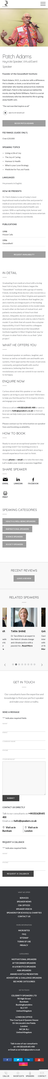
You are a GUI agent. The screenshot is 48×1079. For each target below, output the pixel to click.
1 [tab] (13, 664)
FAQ (24, 934)
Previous (5, 665)
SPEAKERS (30, 1076)
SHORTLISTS (18, 1076)
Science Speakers (14, 537)
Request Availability (24, 254)
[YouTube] (39, 1060)
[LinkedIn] (28, 1060)
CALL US (6, 1076)
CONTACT (42, 1076)
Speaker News (24, 901)
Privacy (24, 945)
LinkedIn (18, 483)
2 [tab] (16, 664)
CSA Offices (24, 905)
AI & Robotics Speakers (24, 967)
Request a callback (18, 874)
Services (24, 898)
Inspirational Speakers (17, 529)
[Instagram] (23, 1064)
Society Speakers (14, 544)
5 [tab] (25, 664)
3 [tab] (19, 664)
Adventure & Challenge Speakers (24, 978)
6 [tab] (28, 664)
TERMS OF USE (24, 941)
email (20, 459)
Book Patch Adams (24, 123)
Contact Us (24, 916)
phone (12, 459)
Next (41, 665)
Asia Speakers (24, 970)
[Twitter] (18, 1060)
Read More (14, 645)
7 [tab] (31, 664)
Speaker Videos (24, 909)
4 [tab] (22, 664)
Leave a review (24, 578)
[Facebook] (7, 1060)
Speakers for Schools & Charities (24, 913)
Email (5, 483)
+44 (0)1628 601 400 (26, 407)
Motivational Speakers (24, 959)
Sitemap (24, 938)
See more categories (24, 981)
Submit (11, 798)
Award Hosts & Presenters (24, 974)
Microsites (24, 930)
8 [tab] (35, 664)
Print (5, 497)
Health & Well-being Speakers (20, 521)
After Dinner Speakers (24, 963)
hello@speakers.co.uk (22, 410)
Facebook (33, 483)
